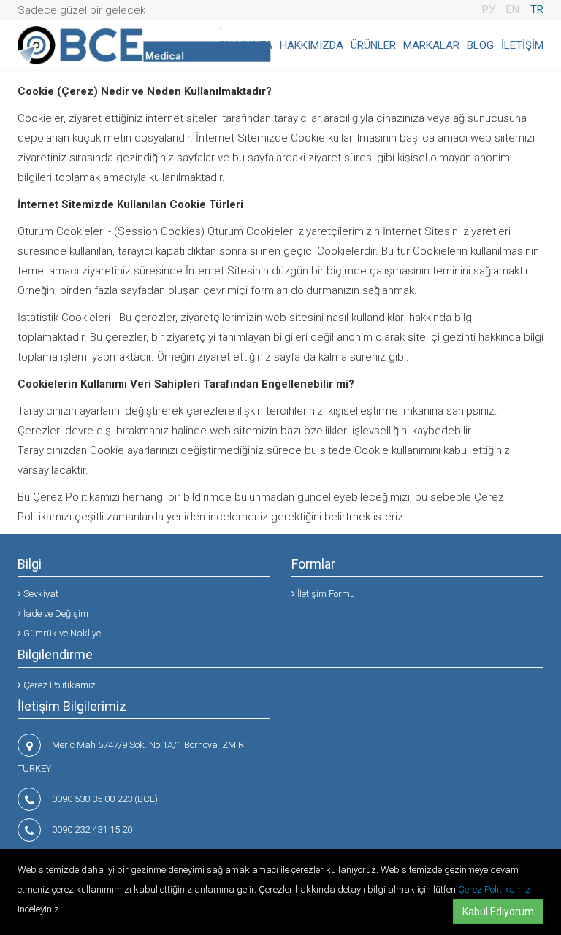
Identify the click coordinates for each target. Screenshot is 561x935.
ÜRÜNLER (373, 45)
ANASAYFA (245, 45)
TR (536, 9)
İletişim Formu (325, 593)
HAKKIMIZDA (311, 45)
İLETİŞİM (522, 45)
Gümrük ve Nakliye (61, 633)
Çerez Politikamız (494, 889)
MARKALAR (431, 45)
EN (512, 9)
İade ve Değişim (54, 613)
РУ (488, 9)
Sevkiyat (39, 593)
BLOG (480, 45)
